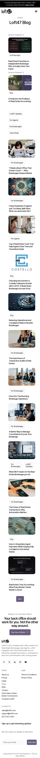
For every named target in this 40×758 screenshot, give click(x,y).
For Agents (14, 120)
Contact (5, 690)
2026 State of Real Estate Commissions (10, 694)
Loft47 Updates (16, 114)
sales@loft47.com (9, 710)
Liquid (4, 681)
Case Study (14, 133)
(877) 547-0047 (8, 717)
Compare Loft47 (8, 699)
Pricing (4, 678)
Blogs (4, 684)
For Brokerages (16, 126)
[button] (36, 11)
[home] (7, 11)
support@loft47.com (10, 713)
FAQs (4, 687)
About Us (5, 674)
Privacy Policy (26, 678)
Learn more (29, 5)
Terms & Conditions (29, 674)
